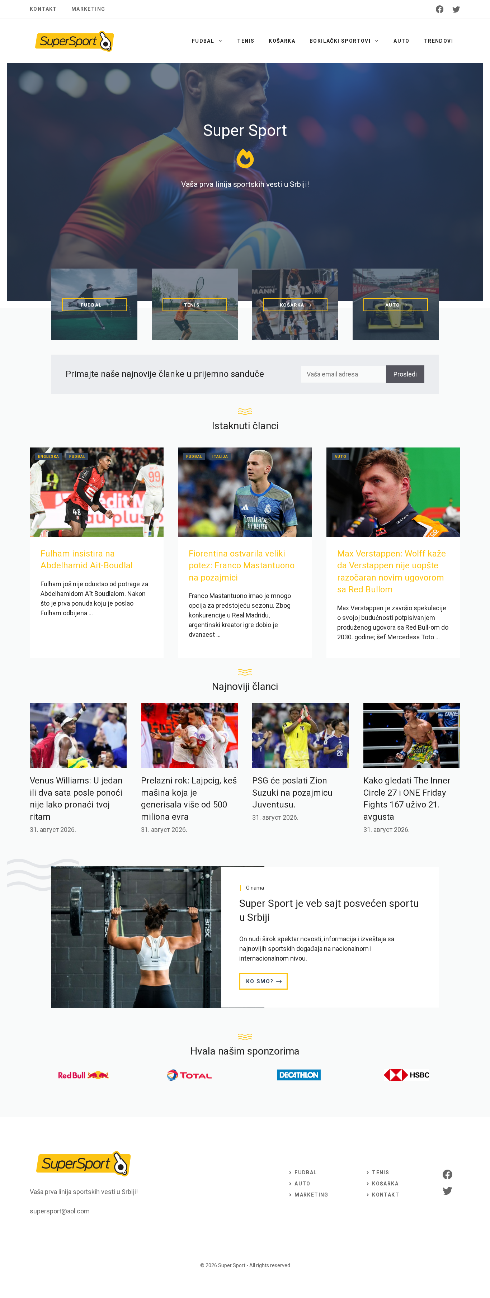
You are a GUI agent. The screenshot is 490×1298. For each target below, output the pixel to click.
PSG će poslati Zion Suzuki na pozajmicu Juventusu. (292, 793)
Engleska (48, 457)
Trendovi (438, 41)
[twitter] (456, 9)
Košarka (282, 41)
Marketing (88, 9)
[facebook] (440, 9)
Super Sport (231, 1265)
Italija (220, 457)
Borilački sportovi (340, 41)
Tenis (245, 41)
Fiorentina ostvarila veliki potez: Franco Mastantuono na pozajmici (242, 566)
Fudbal (203, 41)
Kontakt (43, 9)
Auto (402, 41)
